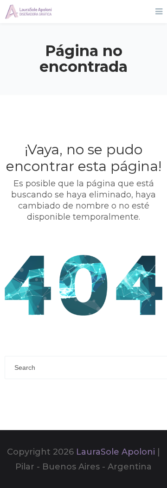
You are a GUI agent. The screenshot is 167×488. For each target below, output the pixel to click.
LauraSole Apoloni (115, 452)
